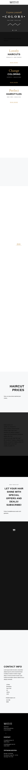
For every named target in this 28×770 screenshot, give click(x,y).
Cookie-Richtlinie (7, 729)
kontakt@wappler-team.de (9, 744)
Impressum (6, 726)
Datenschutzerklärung (8, 728)
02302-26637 (7, 745)
